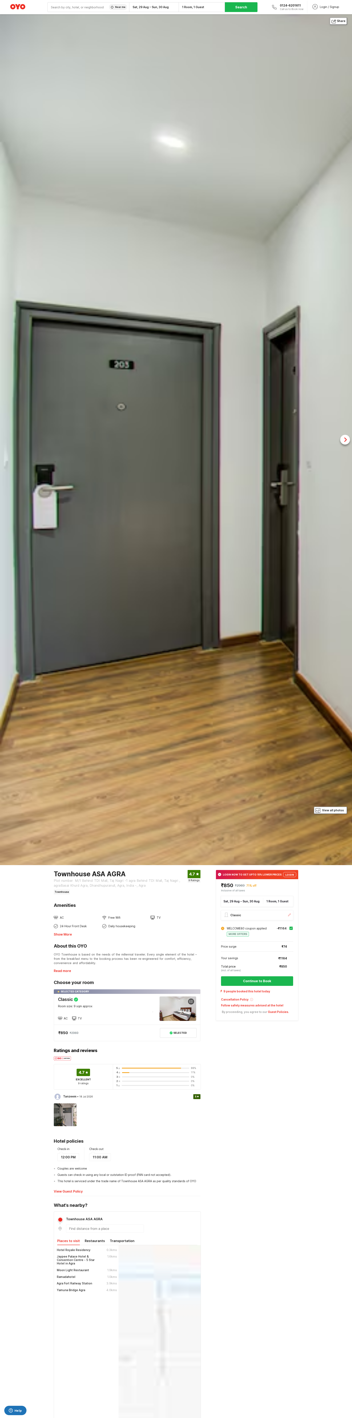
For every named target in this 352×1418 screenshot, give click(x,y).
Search (241, 7)
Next (345, 440)
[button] (257, 1001)
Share (341, 21)
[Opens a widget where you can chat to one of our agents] (15, 1411)
